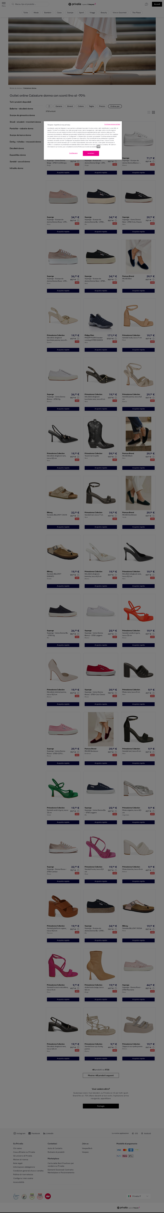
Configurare (73, 153)
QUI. (98, 147)
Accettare (91, 153)
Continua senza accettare (112, 124)
